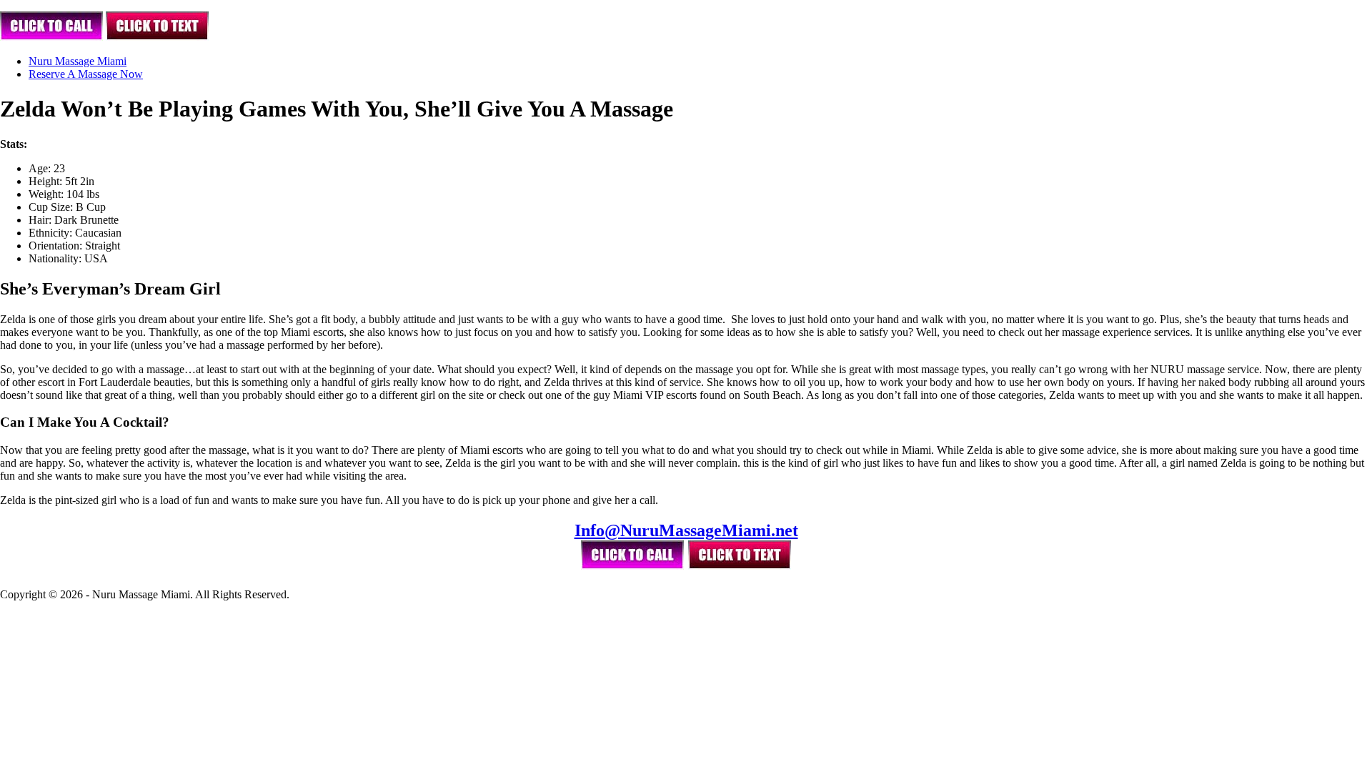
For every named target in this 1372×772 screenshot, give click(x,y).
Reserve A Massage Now (86, 74)
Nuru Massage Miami (77, 61)
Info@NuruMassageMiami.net (686, 530)
